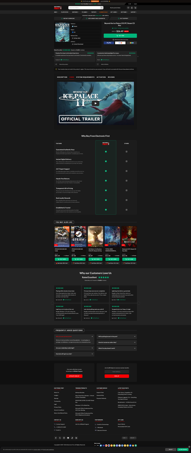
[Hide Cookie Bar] (189, 447)
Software (124, 12)
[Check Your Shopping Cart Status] (135, 7)
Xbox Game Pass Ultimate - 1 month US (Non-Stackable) (84, 396)
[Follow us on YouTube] (68, 438)
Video (71, 77)
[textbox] (129, 4)
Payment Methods (101, 398)
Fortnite (93, 12)
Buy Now (121, 36)
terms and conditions (48, 449)
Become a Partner (102, 430)
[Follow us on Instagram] (64, 438)
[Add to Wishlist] (128, 7)
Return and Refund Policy (60, 413)
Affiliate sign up (74, 376)
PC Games (84, 12)
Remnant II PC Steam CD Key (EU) (129, 250)
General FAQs (100, 395)
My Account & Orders (115, 7)
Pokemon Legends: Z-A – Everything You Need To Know (127, 398)
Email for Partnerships (103, 424)
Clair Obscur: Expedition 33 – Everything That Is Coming (125, 393)
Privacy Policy (57, 407)
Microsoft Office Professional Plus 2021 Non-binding (84, 409)
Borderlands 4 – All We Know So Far (127, 402)
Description (62, 77)
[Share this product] (56, 64)
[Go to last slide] (53, 56)
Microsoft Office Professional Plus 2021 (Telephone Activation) (84, 414)
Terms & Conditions (59, 410)
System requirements (85, 77)
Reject (171, 449)
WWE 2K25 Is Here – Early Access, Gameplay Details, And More (127, 406)
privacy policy (37, 449)
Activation (101, 77)
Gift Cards (114, 12)
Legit (55, 404)
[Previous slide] (52, 303)
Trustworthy (57, 401)
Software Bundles (79, 392)
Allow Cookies (183, 449)
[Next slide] (138, 56)
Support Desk (100, 392)
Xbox (55, 12)
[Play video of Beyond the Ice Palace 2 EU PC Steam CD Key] (95, 103)
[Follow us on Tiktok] (72, 438)
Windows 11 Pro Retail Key (82, 405)
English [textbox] (135, 3)
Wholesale (100, 427)
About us (56, 392)
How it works (121, 424)
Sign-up (116, 376)
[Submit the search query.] (101, 7)
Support (133, 12)
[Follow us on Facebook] (55, 438)
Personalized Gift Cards (124, 426)
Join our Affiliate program (82, 424)
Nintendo (75, 12)
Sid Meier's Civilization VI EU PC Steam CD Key (95, 250)
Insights (56, 395)
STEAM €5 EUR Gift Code (77, 250)
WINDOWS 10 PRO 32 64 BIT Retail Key (84, 401)
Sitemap (56, 398)
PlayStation (64, 12)
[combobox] (129, 4)
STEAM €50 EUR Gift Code (61, 250)
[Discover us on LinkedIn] (76, 438)
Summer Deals (103, 12)
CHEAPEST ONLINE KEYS (94, 15)
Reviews (111, 77)
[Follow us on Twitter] (60, 438)
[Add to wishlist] (98, 64)
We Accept (97, 443)
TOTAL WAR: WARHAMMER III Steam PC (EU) (110, 250)
